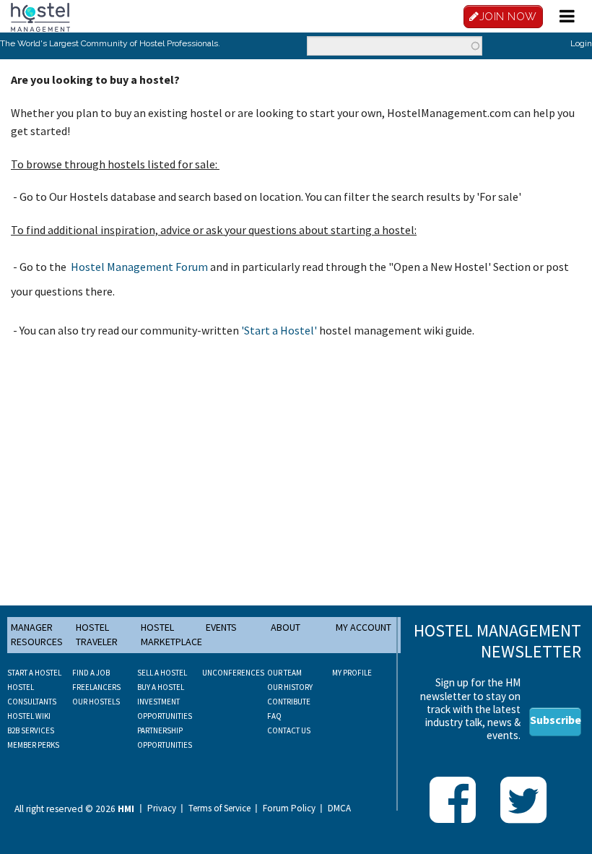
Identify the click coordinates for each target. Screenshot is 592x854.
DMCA (339, 808)
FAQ (274, 716)
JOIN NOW (508, 16)
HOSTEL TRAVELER (97, 634)
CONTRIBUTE (288, 701)
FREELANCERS (96, 687)
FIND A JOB (91, 673)
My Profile (352, 673)
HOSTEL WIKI (29, 716)
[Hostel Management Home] (40, 16)
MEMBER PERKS (33, 745)
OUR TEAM (284, 673)
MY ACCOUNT (363, 627)
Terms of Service (219, 808)
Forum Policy (289, 808)
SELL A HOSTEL (162, 673)
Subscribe (555, 719)
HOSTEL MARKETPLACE (171, 634)
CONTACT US (288, 730)
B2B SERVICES (30, 730)
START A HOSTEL (34, 673)
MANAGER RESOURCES (37, 634)
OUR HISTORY (290, 687)
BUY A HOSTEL (160, 687)
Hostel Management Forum (139, 266)
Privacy (161, 808)
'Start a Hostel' (279, 330)
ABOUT (285, 627)
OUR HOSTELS (96, 701)
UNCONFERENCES (233, 673)
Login (581, 43)
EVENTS (221, 627)
